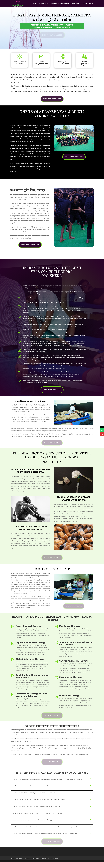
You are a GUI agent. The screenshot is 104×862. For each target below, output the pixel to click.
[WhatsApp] (102, 430)
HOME (35, 3)
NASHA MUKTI (44, 3)
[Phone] (102, 434)
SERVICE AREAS (88, 3)
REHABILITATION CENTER (60, 3)
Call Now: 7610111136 (52, 35)
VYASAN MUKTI (76, 3)
